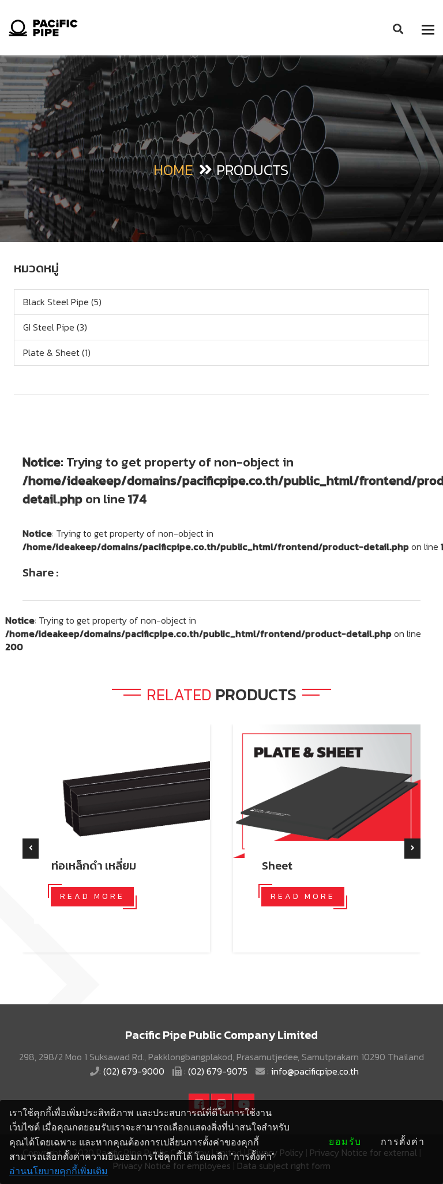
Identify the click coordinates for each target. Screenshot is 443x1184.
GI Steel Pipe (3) (55, 327)
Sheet (277, 865)
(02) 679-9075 (219, 1071)
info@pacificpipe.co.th (315, 1071)
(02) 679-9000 (135, 1071)
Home (173, 169)
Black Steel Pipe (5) (62, 302)
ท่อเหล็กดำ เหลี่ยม (93, 865)
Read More (92, 896)
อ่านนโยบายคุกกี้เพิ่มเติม (58, 1171)
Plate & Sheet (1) (57, 352)
